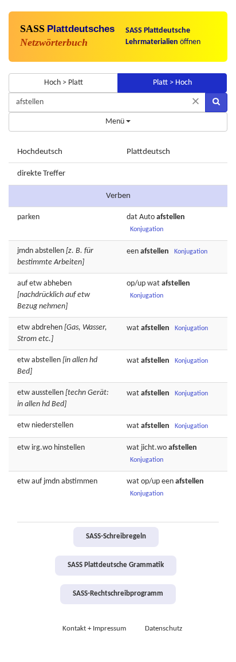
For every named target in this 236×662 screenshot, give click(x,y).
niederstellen (52, 425)
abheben (58, 283)
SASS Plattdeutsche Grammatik (116, 565)
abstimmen (79, 481)
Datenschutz (163, 628)
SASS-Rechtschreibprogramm (118, 593)
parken (28, 217)
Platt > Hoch (172, 82)
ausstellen (48, 393)
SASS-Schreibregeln (116, 536)
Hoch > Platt (63, 82)
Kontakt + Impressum (94, 628)
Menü (115, 121)
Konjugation (146, 229)
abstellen (49, 251)
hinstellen (69, 447)
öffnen (162, 36)
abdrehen (47, 327)
